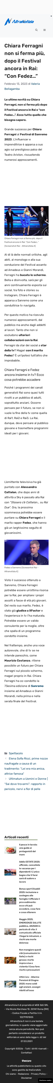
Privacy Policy (38, 1074)
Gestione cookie (45, 1080)
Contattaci (26, 1052)
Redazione (23, 1074)
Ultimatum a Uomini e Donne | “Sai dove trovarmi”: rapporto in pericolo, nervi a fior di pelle (26, 784)
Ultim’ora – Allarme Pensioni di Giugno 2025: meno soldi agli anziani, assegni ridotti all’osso (29, 984)
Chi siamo (11, 1074)
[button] (36, 30)
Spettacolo (16, 753)
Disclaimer (26, 1078)
